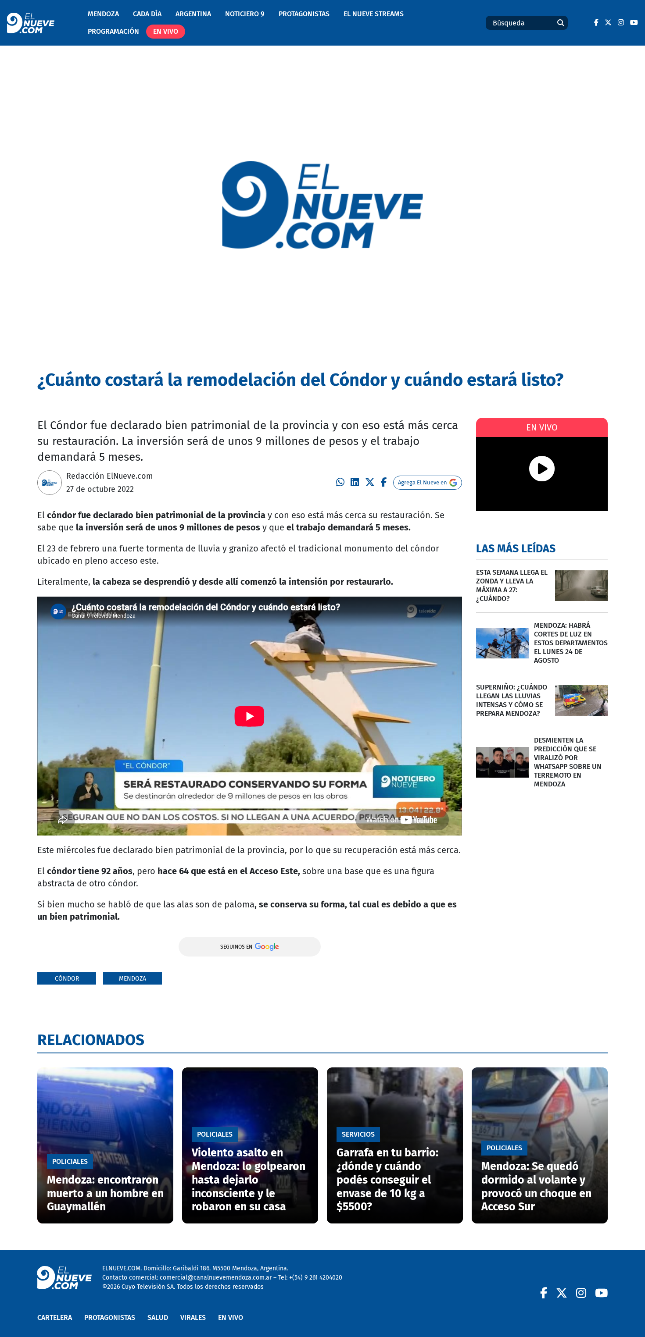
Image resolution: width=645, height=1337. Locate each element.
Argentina (193, 14)
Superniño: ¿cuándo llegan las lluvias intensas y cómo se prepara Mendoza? (511, 700)
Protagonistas (304, 14)
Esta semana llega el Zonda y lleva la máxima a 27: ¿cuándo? (512, 585)
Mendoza (103, 14)
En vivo (165, 31)
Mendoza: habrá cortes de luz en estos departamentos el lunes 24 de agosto (571, 643)
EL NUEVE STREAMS (374, 14)
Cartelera (54, 1317)
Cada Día (147, 14)
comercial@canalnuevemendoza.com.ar (216, 1277)
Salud (157, 1317)
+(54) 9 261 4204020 (315, 1277)
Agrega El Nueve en (422, 482)
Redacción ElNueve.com (109, 476)
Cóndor (67, 978)
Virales (193, 1317)
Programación (113, 31)
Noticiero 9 (245, 14)
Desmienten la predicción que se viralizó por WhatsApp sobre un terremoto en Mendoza (568, 762)
